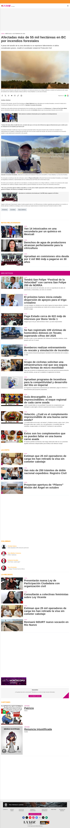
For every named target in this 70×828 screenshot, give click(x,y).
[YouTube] (30, 817)
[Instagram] (33, 817)
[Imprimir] (21, 96)
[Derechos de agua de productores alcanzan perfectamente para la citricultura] (12, 245)
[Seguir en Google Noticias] (68, 96)
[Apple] (43, 817)
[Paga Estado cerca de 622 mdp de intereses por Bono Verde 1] (12, 319)
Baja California (22, 209)
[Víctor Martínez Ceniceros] (4, 554)
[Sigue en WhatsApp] (65, 96)
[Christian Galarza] (4, 547)
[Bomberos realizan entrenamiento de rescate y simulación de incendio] (12, 350)
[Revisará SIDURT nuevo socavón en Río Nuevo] (12, 625)
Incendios (12, 209)
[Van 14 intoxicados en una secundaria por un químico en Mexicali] (12, 232)
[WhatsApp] (9, 96)
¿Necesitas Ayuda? (35, 814)
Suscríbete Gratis (35, 696)
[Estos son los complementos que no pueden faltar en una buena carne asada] (12, 438)
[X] (5, 96)
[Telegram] (12, 96)
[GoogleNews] (36, 817)
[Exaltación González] (4, 561)
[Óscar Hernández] (4, 568)
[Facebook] (2, 96)
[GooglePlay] (46, 817)
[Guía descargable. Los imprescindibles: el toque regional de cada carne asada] (12, 401)
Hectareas (4, 209)
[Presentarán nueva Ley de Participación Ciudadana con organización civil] (12, 583)
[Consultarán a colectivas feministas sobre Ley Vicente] (12, 597)
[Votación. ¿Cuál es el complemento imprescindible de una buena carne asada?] (12, 420)
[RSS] (40, 817)
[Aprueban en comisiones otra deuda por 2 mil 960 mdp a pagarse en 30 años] (12, 259)
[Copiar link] (18, 96)
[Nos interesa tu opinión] (35, 804)
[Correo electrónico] (15, 96)
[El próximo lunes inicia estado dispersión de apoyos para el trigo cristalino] (12, 303)
